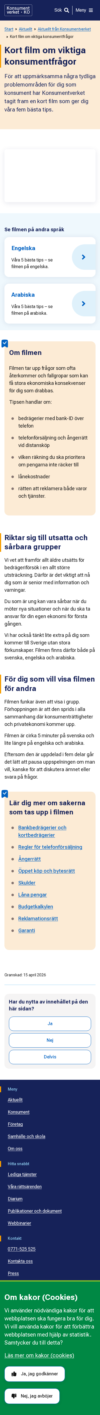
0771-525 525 (22, 1249)
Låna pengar (32, 895)
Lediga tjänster (22, 1174)
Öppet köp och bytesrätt (46, 871)
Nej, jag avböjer (37, 1396)
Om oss (15, 1148)
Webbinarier (19, 1223)
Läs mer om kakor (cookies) (39, 1355)
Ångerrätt (29, 859)
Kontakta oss (20, 1261)
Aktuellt (25, 29)
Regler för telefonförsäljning (50, 847)
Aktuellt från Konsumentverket (64, 29)
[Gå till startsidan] (18, 10)
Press (13, 1273)
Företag (15, 1124)
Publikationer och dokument (35, 1211)
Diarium (15, 1198)
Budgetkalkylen (35, 907)
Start (8, 29)
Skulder (27, 883)
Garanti (26, 930)
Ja (50, 1023)
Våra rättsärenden (25, 1186)
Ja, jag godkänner (39, 1373)
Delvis (50, 1057)
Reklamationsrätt (38, 918)
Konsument (18, 1112)
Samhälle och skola (26, 1136)
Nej (50, 1040)
